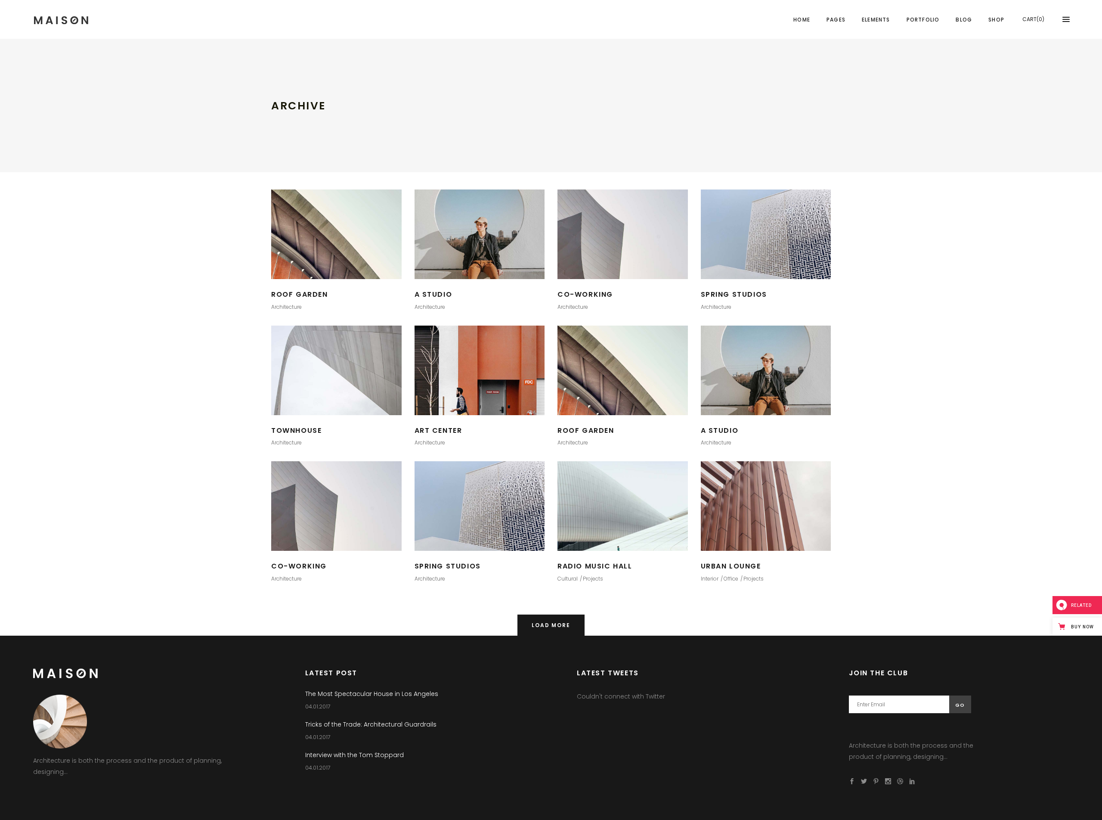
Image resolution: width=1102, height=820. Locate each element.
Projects (593, 578)
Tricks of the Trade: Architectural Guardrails (370, 724)
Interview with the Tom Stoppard (354, 755)
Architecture (286, 307)
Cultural (567, 578)
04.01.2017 (318, 706)
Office (731, 578)
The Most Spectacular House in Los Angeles (371, 694)
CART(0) (1033, 19)
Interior (709, 578)
